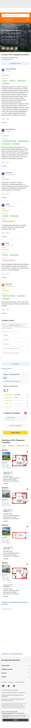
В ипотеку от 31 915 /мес (11, 518)
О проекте (4, 682)
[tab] (4, 446)
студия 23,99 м (8, 472)
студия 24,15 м (8, 585)
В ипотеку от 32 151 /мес (11, 481)
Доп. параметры (8, 19)
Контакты (11, 682)
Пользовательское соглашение (10, 690)
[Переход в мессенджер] (14, 685)
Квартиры (13, 25)
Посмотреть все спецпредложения (12, 654)
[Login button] (19, 10)
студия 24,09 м (8, 547)
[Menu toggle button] (28, 10)
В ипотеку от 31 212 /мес (11, 556)
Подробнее (5, 716)
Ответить (4, 122)
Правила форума (7, 368)
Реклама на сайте (19, 682)
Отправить (15, 364)
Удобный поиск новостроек (11, 15)
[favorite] (15, 10)
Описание (4, 25)
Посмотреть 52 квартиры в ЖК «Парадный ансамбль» (15, 603)
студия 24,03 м (8, 510)
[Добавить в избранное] (3, 48)
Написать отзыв (15, 63)
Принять (15, 720)
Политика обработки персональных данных (13, 692)
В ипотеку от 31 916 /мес (11, 593)
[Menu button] (24, 10)
